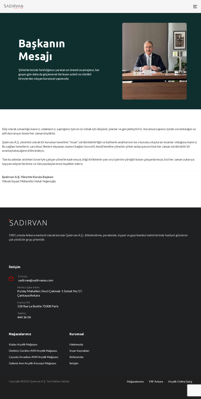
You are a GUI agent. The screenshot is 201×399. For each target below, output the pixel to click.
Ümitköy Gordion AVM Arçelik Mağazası (33, 350)
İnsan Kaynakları (79, 350)
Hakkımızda (76, 344)
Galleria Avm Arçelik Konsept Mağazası (32, 363)
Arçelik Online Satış (180, 381)
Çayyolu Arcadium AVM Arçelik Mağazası (33, 357)
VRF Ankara (156, 381)
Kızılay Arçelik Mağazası (23, 344)
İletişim (73, 363)
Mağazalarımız (135, 381)
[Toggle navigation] (165, 6)
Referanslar (76, 357)
